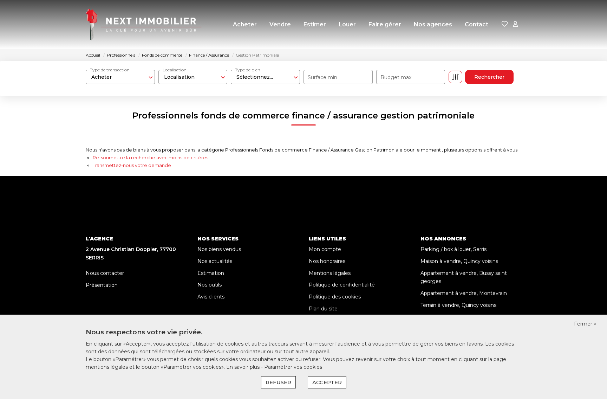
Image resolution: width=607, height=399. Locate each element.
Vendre (280, 24)
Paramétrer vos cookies (293, 367)
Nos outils (209, 285)
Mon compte (325, 249)
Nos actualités (214, 261)
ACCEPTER (327, 382)
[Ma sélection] (505, 24)
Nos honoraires (327, 261)
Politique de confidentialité (342, 285)
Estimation (210, 273)
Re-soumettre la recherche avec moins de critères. (151, 157)
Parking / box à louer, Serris (453, 249)
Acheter (245, 24)
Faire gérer (384, 24)
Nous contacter (105, 273)
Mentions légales (330, 273)
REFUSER (278, 382)
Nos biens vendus (219, 249)
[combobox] (120, 77)
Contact (476, 24)
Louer (347, 24)
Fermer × (585, 324)
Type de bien (247, 69)
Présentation (102, 285)
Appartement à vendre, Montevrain (463, 293)
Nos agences (433, 24)
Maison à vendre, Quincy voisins (459, 261)
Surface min (322, 77)
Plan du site (323, 308)
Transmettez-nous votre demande (132, 165)
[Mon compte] (515, 24)
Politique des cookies (335, 297)
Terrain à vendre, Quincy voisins (458, 305)
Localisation (175, 69)
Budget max (395, 77)
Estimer (315, 24)
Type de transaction (110, 69)
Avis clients (210, 297)
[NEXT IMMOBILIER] (144, 24)
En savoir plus (243, 367)
